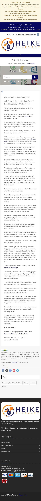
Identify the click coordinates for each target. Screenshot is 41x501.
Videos (22, 82)
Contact (3, 448)
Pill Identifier (20, 34)
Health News (11, 82)
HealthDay (14, 362)
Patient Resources (19, 63)
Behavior (33, 383)
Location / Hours (31, 34)
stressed (27, 116)
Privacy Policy (5, 454)
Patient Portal (5, 442)
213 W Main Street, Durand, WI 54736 (20, 25)
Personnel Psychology (10, 268)
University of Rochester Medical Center (16, 334)
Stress (4, 386)
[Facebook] (38, 34)
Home (10, 63)
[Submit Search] (35, 77)
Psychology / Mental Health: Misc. (11, 383)
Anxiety (26, 383)
